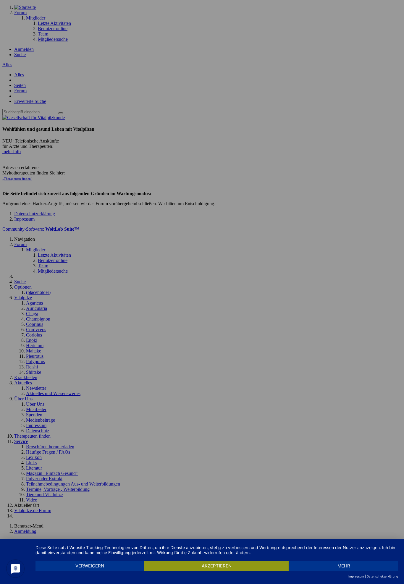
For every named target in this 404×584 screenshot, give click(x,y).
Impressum (356, 576)
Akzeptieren (217, 566)
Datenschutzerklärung (382, 576)
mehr (343, 566)
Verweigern (89, 566)
